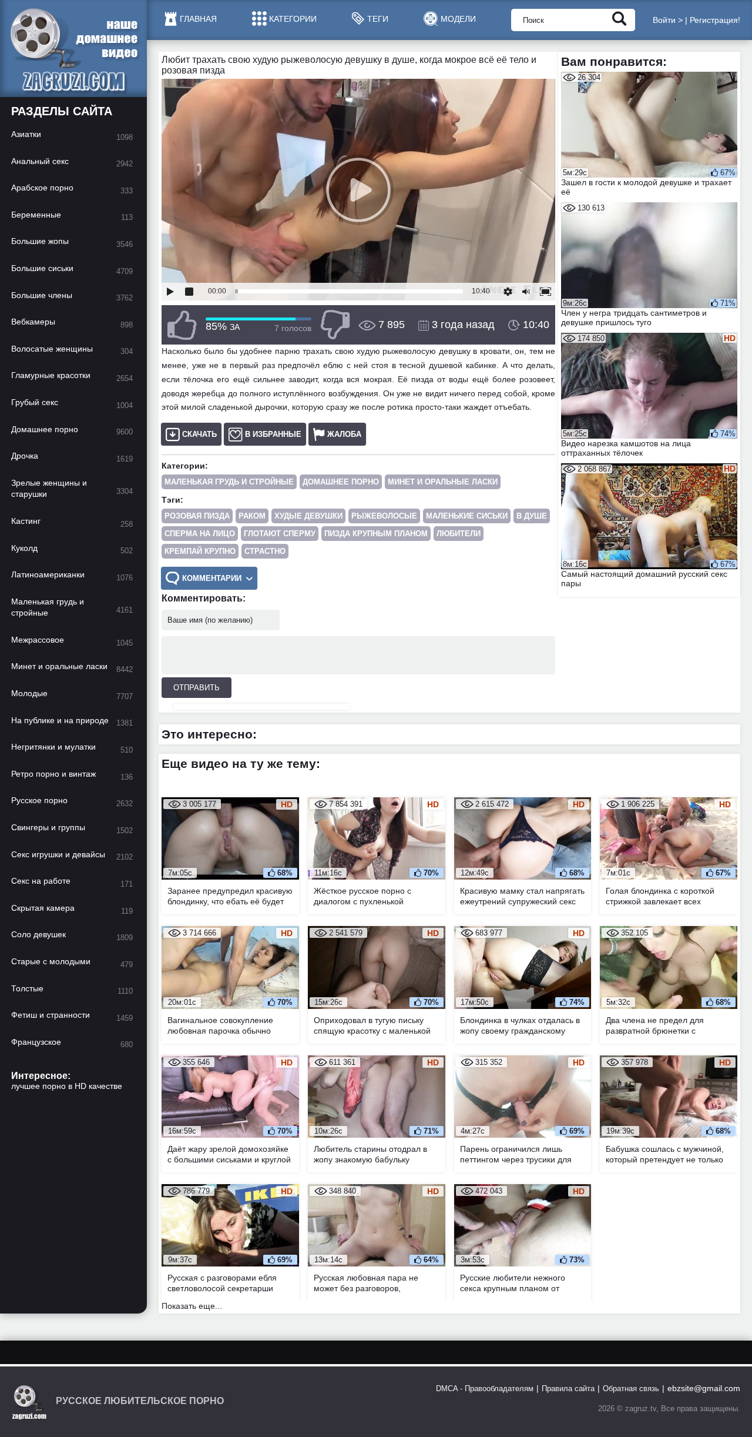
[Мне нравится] (182, 325)
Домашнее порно (341, 481)
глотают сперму (279, 533)
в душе (531, 516)
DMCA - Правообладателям (484, 1388)
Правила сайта (568, 1388)
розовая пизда (197, 516)
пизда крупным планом (376, 533)
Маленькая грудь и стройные (229, 481)
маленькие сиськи (467, 516)
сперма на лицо (199, 533)
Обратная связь (631, 1388)
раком (252, 516)
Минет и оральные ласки (443, 481)
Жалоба (344, 434)
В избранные (273, 434)
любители (459, 533)
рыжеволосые (384, 516)
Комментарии (211, 578)
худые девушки (308, 516)
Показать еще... (192, 1306)
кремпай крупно (200, 551)
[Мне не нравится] (335, 325)
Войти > (668, 20)
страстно (265, 551)
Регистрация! (715, 20)
